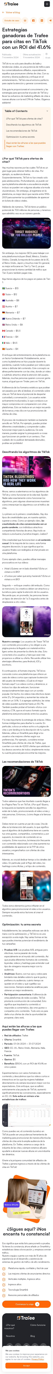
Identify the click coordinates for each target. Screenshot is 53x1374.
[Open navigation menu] (47, 4)
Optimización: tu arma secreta (20, 136)
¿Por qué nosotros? (9, 1327)
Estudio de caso (12, 20)
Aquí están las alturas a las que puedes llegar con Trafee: (26, 144)
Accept (26, 1365)
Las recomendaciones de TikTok (21, 130)
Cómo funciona (37, 1325)
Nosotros (10, 1336)
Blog (32, 1336)
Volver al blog (13, 12)
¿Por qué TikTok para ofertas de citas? (24, 118)
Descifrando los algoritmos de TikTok (23, 124)
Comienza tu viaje (24, 1304)
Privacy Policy (38, 1359)
